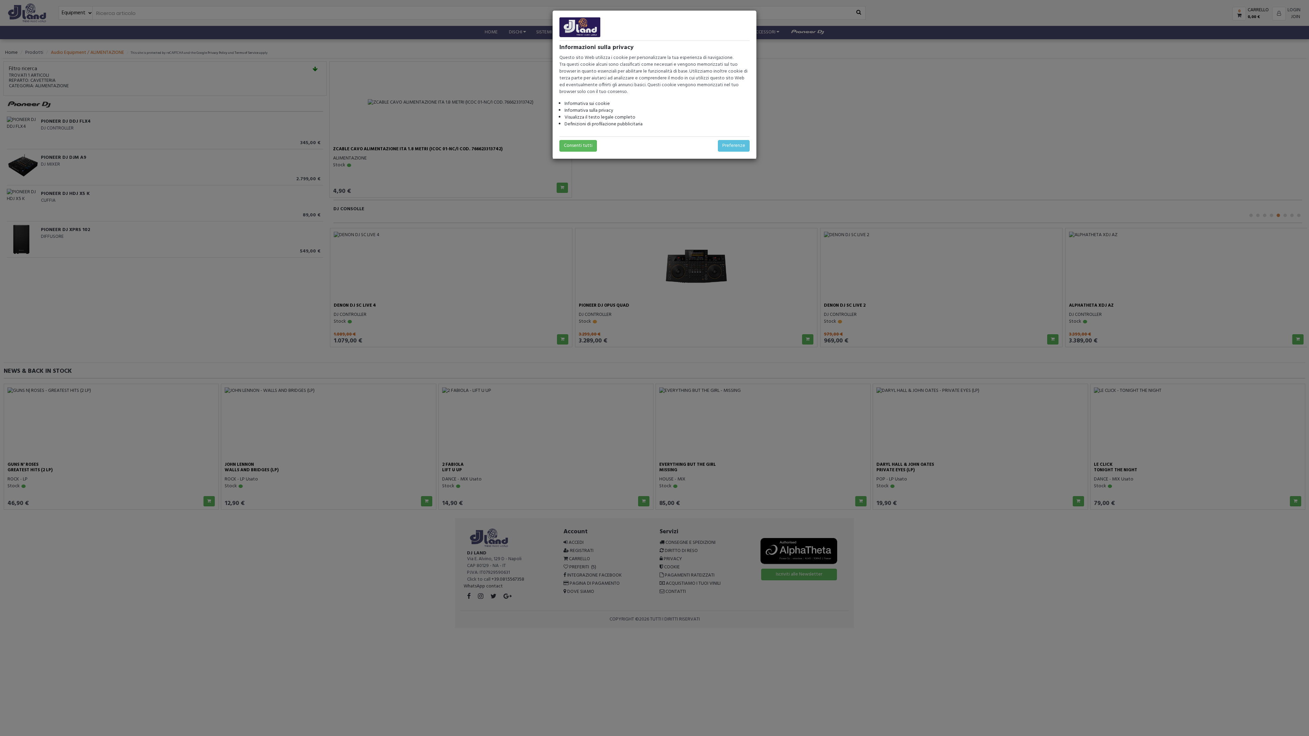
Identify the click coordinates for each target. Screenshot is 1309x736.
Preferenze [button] (733, 146)
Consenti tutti (578, 146)
